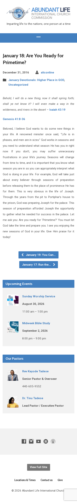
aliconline (47, 72)
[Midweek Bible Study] (13, 330)
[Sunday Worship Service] (13, 303)
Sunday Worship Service (38, 296)
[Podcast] (53, 441)
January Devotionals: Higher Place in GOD (36, 80)
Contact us (47, 480)
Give (60, 480)
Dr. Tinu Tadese (32, 398)
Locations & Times (25, 480)
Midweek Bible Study (36, 323)
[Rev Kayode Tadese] (13, 378)
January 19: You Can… (40, 255)
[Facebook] (24, 441)
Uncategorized (18, 84)
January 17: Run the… (37, 264)
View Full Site (38, 467)
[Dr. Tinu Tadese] (13, 405)
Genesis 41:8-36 (14, 119)
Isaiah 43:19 (57, 109)
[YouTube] (38, 441)
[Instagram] (31, 441)
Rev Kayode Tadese (35, 371)
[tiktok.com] (46, 441)
